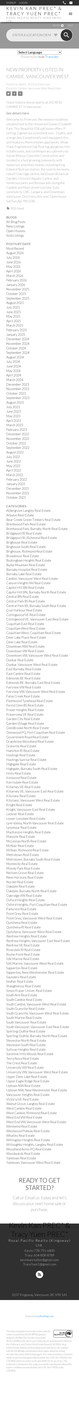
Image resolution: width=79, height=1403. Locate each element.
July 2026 (13, 257)
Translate (51, 57)
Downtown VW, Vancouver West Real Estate (37, 655)
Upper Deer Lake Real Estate (26, 1077)
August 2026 (15, 253)
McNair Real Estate (20, 846)
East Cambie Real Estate (23, 674)
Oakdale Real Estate (20, 886)
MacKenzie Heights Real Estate (28, 832)
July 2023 (13, 407)
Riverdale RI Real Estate (23, 950)
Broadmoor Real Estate (22, 556)
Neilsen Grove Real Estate (25, 873)
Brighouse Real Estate (21, 542)
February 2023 (16, 430)
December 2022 (17, 434)
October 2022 (16, 443)
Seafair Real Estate (19, 981)
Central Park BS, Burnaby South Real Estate (36, 606)
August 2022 (15, 452)
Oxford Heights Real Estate (25, 900)
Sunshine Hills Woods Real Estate (29, 1054)
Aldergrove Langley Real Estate (28, 510)
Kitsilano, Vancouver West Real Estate (33, 800)
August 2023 (15, 402)
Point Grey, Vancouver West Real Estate (34, 918)
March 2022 (14, 475)
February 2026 (16, 280)
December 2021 (17, 488)
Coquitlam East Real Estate (25, 624)
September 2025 (17, 298)
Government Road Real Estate (27, 737)
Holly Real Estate (18, 773)
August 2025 (15, 303)
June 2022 (13, 461)
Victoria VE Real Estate (22, 1099)
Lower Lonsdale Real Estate (25, 818)
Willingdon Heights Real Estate (28, 1140)
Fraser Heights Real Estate (25, 710)
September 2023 (17, 398)
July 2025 (13, 307)
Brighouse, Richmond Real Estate (29, 551)
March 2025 (14, 325)
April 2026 (13, 271)
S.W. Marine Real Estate (22, 959)
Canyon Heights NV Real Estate (28, 583)
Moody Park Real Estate (23, 868)
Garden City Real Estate (23, 719)
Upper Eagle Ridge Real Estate (27, 1081)
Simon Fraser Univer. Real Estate (29, 991)
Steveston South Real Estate (26, 1045)
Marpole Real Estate (20, 836)
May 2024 (13, 371)
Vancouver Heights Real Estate (28, 1095)
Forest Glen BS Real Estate (25, 705)
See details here (17, 113)
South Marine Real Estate (24, 1018)
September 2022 (17, 448)
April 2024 (13, 375)
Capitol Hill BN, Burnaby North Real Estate (36, 592)
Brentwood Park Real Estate (26, 524)
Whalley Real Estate (20, 1135)
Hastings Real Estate (20, 755)
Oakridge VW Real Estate (24, 896)
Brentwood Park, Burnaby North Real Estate (37, 529)
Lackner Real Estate (20, 814)
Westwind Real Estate (21, 1126)
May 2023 (13, 416)
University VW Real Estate (25, 1067)
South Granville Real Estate (25, 1009)
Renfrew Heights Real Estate (26, 936)
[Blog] (39, 1274)
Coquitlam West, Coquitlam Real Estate (33, 633)
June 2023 (13, 411)
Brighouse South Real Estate (26, 547)
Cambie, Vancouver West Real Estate (39, 88)
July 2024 (13, 362)
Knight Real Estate (19, 805)
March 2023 (14, 425)
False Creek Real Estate (23, 696)
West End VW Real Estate (24, 1117)
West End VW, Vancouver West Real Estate (36, 1122)
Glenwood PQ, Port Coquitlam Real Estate (35, 732)
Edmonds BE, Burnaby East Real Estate (33, 683)
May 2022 (13, 466)
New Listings (15, 226)
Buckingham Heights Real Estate (28, 560)
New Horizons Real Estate (24, 877)
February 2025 (16, 330)
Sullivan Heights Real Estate (26, 1049)
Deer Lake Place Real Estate (26, 637)
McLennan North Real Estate (26, 841)
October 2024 (16, 348)
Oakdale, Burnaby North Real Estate (31, 891)
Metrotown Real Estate (22, 855)
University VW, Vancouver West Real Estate (37, 1072)
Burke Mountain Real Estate (25, 565)
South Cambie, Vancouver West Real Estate (36, 1004)
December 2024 (17, 339)
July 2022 (13, 457)
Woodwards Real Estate (23, 1153)
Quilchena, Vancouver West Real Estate (34, 932)
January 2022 (15, 484)
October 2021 (16, 497)
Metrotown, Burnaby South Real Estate (33, 859)
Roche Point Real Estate (23, 954)
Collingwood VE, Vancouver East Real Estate (37, 619)
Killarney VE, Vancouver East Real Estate (35, 791)
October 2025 (16, 294)
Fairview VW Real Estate (23, 687)
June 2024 (13, 366)
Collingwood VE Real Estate (26, 615)
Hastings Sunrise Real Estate (26, 760)
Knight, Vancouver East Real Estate (30, 809)
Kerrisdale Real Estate (22, 782)
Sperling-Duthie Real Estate (25, 1031)
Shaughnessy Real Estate (23, 986)
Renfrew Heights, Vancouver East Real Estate (38, 941)
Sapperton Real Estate (21, 968)
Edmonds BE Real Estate (23, 678)
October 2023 (16, 393)
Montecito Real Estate (22, 864)
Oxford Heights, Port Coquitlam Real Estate (36, 905)
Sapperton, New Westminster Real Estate (35, 972)
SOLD (70, 25)
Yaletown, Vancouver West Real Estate (33, 1163)
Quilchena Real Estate (21, 923)
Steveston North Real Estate (26, 1040)
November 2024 (17, 344)
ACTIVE (56, 25)
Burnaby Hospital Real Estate (26, 569)
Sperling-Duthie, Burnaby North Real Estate (36, 1036)
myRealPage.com (45, 1316)
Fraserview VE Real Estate (25, 714)
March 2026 (14, 276)
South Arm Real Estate (21, 995)
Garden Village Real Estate (25, 723)
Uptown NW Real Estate (23, 1086)
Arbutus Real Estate (20, 515)
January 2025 (15, 334)
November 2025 (17, 289)
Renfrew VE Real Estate (23, 945)
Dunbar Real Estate (19, 660)
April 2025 (13, 321)
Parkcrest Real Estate (21, 909)
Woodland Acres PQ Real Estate (28, 1149)
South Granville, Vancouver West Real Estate (37, 1013)
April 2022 (13, 470)
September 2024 (17, 353)
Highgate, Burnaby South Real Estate (31, 769)
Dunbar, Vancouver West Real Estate (32, 665)
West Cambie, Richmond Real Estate (31, 1113)
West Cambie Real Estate (24, 1108)
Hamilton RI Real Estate (23, 751)
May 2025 (13, 316)
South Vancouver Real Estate (26, 1022)
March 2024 (14, 380)
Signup (11, 2)
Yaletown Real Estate (21, 1158)
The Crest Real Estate (21, 1063)
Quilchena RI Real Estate (23, 927)
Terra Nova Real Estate (22, 1058)
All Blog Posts (16, 222)
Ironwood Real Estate (21, 778)
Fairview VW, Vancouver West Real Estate (35, 692)
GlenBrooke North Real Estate (27, 728)
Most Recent (15, 248)
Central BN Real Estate (22, 597)
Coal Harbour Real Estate (24, 610)
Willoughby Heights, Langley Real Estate (34, 1144)
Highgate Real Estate (21, 764)
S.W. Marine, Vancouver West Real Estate (35, 963)
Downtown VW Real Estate (25, 651)
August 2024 (15, 357)
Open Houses (15, 231)
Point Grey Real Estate (22, 914)
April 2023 (13, 421)
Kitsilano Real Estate (21, 796)
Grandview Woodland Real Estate (30, 741)
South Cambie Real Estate (24, 1000)
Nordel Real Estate (19, 882)
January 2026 (15, 285)
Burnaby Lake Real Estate (24, 574)
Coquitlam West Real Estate (25, 628)
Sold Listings (15, 235)
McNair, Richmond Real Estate (27, 850)
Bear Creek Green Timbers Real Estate (33, 520)
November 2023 (17, 389)
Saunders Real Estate (21, 977)
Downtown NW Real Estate (25, 646)
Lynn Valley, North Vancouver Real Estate (35, 823)
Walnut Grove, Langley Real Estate (30, 1104)
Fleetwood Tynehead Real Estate (29, 701)
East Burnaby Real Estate (23, 669)
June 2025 (13, 312)
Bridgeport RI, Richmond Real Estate (31, 538)
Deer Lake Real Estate (21, 642)
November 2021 (17, 493)
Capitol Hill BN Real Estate (25, 588)
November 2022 (17, 439)
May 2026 (13, 266)
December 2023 (17, 384)
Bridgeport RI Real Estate (24, 533)
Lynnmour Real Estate (21, 827)
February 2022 (16, 479)
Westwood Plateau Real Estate (28, 1131)
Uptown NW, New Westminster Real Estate (36, 1090)
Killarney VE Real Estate (23, 787)
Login (23, 2)
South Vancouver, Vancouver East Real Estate (37, 1027)
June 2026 (13, 262)
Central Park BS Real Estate (25, 601)
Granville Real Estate (21, 746)
